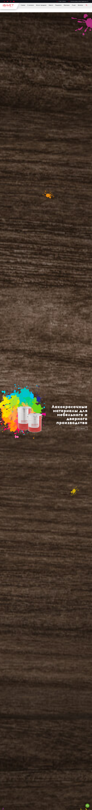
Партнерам (67, 5)
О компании (30, 5)
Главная (23, 5)
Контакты (80, 5)
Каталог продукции (41, 5)
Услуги (74, 5)
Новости (51, 5)
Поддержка (58, 5)
